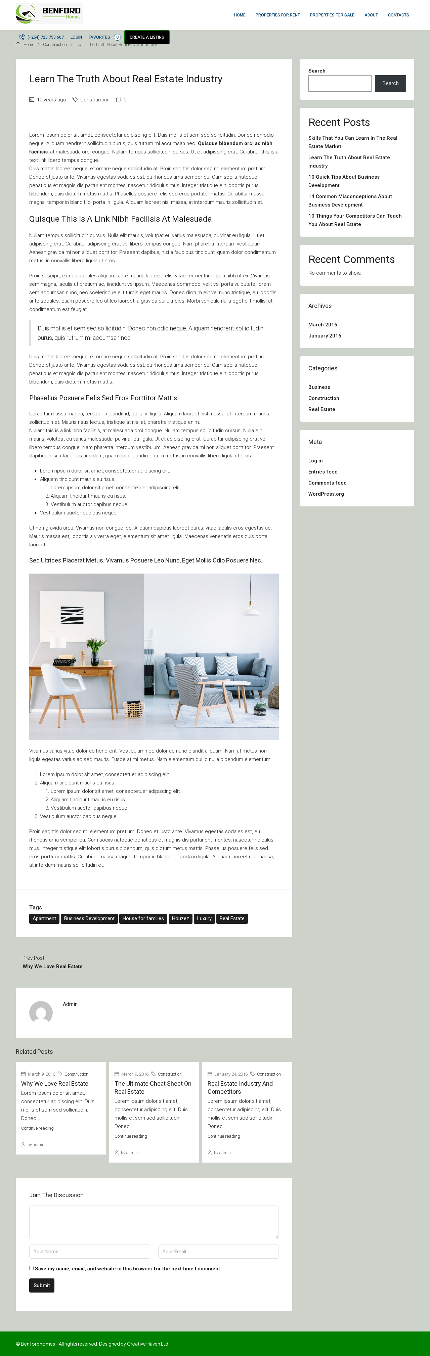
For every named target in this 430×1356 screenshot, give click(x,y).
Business (319, 387)
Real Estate (232, 918)
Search (317, 71)
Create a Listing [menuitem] (147, 37)
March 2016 (322, 325)
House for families (143, 918)
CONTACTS (398, 15)
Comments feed (327, 483)
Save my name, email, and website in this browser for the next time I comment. (128, 1269)
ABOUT (371, 15)
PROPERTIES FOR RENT (278, 15)
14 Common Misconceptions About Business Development (350, 200)
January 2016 (324, 336)
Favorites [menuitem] (104, 37)
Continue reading (37, 1128)
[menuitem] (41, 37)
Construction (55, 44)
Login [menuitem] (76, 37)
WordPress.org (326, 494)
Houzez (180, 918)
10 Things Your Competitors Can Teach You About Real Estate (355, 220)
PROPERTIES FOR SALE (332, 15)
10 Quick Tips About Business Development (344, 181)
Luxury (204, 918)
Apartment (44, 918)
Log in (315, 461)
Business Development (89, 918)
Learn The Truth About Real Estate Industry (349, 161)
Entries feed (323, 472)
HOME (240, 15)
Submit (42, 1285)
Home (29, 44)
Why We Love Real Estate (54, 1083)
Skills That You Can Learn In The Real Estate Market (352, 142)
